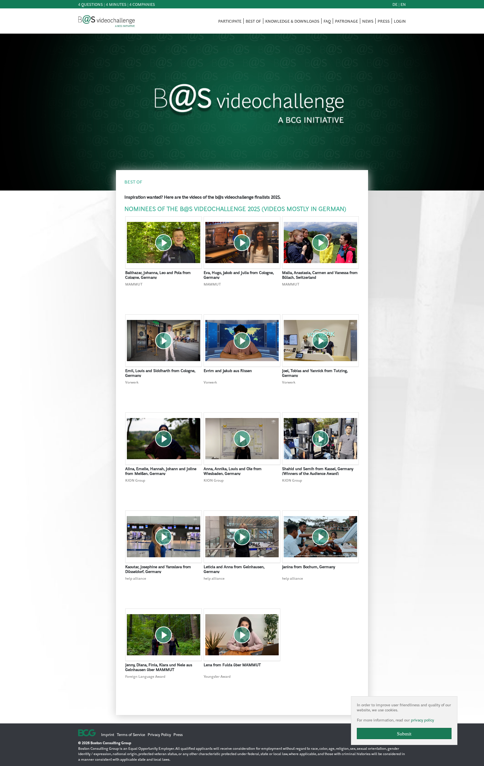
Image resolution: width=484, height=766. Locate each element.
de (394, 4)
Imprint (107, 734)
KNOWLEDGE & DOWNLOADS (292, 21)
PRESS (384, 21)
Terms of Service (131, 734)
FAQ (327, 21)
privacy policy (422, 719)
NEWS (367, 21)
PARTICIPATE (229, 21)
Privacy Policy (159, 734)
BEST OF (253, 21)
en (403, 4)
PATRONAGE (346, 21)
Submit (404, 733)
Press (178, 734)
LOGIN (400, 21)
